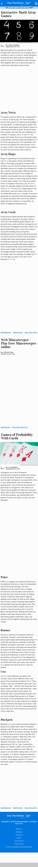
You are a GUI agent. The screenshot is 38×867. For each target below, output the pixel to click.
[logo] (19, 3)
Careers (19, 838)
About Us (19, 829)
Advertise (19, 832)
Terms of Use (19, 841)
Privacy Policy (19, 844)
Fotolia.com (35, 42)
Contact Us (19, 835)
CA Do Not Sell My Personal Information (19, 847)
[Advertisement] (19, 91)
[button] (2, 3)
